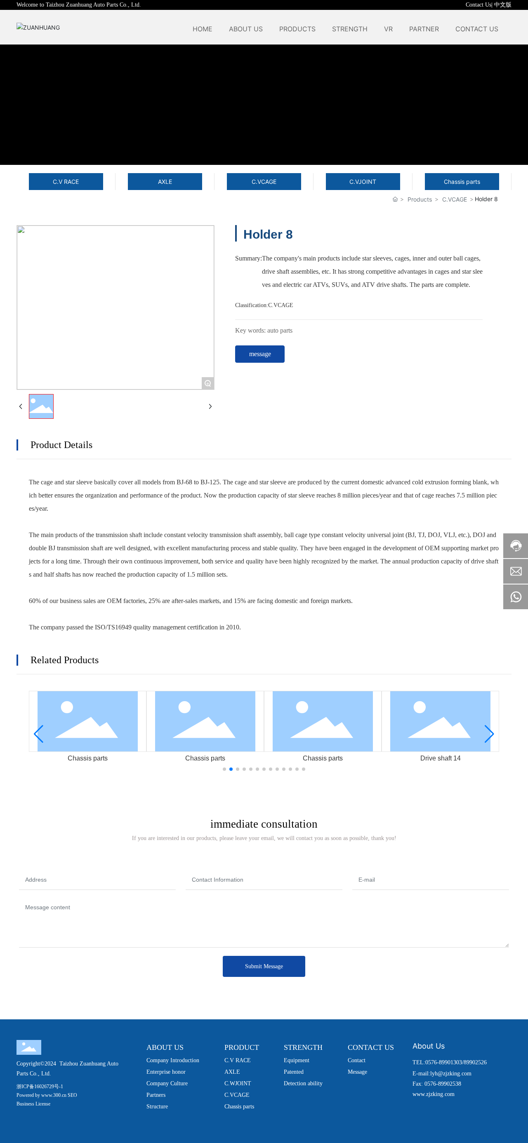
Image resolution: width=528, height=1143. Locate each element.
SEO (72, 1095)
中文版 (503, 5)
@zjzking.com (454, 1073)
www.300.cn (53, 1095)
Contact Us (478, 5)
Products (420, 199)
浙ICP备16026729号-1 (39, 1086)
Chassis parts (88, 758)
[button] (224, 769)
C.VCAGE (454, 199)
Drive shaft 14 (440, 758)
